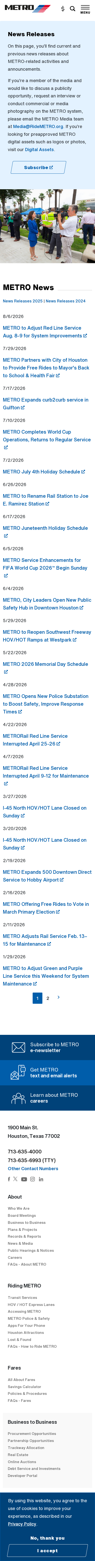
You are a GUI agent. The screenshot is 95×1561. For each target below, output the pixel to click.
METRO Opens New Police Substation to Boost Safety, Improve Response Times (45, 704)
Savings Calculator (24, 1386)
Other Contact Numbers (33, 1168)
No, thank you (47, 1538)
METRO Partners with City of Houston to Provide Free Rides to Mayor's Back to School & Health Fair (46, 367)
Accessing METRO (24, 1311)
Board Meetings (22, 1215)
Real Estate (18, 1454)
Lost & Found (19, 1339)
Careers (15, 1257)
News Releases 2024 (66, 301)
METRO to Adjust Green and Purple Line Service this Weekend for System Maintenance (46, 976)
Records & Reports (24, 1236)
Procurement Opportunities (32, 1433)
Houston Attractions (26, 1332)
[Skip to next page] (58, 997)
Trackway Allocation (26, 1447)
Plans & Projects (23, 1229)
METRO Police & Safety (29, 1318)
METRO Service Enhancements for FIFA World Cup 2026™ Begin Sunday (45, 564)
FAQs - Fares (19, 1400)
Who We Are (18, 1208)
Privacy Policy (22, 1524)
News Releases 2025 (23, 301)
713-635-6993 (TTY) (32, 1160)
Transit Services (22, 1297)
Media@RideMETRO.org (38, 126)
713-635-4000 (25, 1151)
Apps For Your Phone (26, 1325)
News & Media (20, 1243)
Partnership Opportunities (31, 1440)
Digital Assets (39, 149)
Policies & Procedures (27, 1393)
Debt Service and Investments (34, 1468)
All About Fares (21, 1379)
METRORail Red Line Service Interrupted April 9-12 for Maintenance (46, 771)
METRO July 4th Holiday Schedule (44, 471)
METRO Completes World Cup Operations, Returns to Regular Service (47, 435)
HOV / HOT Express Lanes (31, 1304)
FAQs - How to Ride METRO (32, 1346)
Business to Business (27, 1222)
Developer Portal (22, 1475)
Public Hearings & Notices (31, 1250)
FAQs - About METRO (27, 1264)
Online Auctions (22, 1461)
